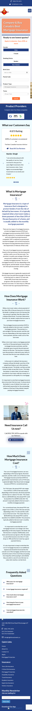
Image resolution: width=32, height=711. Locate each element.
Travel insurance (7, 677)
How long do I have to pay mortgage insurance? (14, 603)
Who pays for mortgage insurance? (14, 582)
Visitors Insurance (7, 685)
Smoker (16, 61)
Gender (5, 47)
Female (16, 53)
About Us (5, 649)
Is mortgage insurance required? (17, 589)
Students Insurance (7, 680)
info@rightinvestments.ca (12, 637)
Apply (3, 654)
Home (4, 646)
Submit (16, 98)
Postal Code (7, 77)
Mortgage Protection (8, 657)
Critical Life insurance (8, 669)
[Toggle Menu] (29, 10)
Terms (5, 91)
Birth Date (6, 69)
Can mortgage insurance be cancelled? (15, 611)
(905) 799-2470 (12, 433)
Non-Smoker (16, 65)
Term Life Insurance (8, 666)
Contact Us (5, 652)
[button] (14, 182)
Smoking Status (8, 58)
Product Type (7, 84)
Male (16, 50)
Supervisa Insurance (8, 683)
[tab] (16, 582)
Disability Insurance (8, 674)
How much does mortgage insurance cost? (15, 596)
